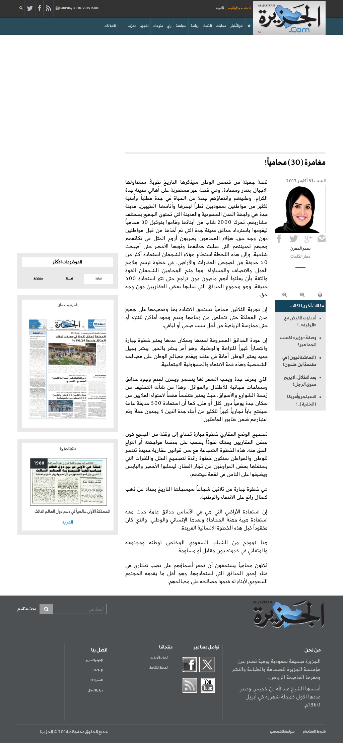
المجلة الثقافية (158, 667)
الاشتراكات (96, 680)
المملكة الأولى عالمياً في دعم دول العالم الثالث (72, 511)
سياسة (181, 26)
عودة (218, 8)
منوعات (158, 26)
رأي (169, 26)
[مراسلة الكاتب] (322, 239)
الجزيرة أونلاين (159, 657)
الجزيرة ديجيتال (68, 305)
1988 (39, 463)
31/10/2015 (79, 8)
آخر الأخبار (236, 26)
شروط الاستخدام (314, 731)
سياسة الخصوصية (282, 731)
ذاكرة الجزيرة (68, 448)
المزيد (132, 26)
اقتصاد (207, 26)
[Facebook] (39, 8)
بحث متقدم (26, 609)
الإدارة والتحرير (94, 660)
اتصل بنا (99, 650)
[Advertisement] (171, 92)
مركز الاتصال (95, 690)
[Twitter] (30, 8)
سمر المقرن (300, 249)
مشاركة (38, 278)
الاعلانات (110, 26)
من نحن (312, 650)
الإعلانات (98, 670)
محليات (221, 26)
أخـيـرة (144, 26)
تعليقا (69, 278)
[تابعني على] (308, 239)
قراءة (98, 278)
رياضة (195, 26)
